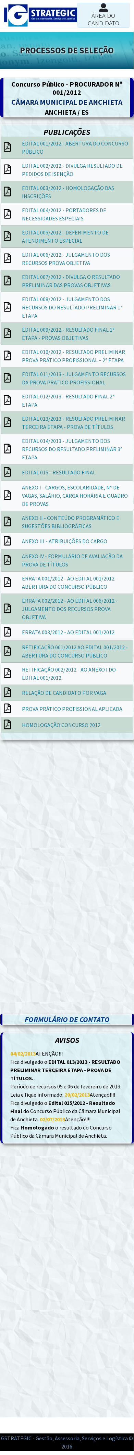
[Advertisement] (67, 813)
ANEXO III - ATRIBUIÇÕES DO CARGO (64, 541)
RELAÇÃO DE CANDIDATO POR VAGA (64, 692)
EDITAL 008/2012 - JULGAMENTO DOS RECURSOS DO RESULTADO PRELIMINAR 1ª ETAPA (72, 307)
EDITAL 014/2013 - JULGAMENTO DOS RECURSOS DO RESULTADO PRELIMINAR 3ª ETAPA (72, 449)
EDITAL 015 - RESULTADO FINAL (59, 472)
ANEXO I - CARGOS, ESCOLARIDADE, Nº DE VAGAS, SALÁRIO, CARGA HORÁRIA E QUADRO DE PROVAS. (75, 495)
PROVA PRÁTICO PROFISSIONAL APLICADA (72, 708)
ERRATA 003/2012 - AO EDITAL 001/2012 (68, 632)
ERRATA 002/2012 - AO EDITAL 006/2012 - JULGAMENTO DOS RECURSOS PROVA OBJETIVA (70, 609)
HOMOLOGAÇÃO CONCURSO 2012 (61, 725)
